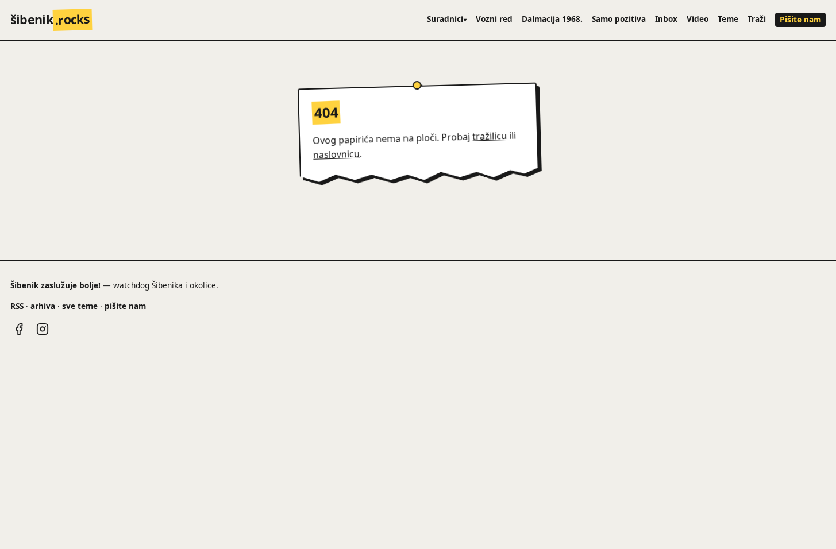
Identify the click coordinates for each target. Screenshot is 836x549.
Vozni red (494, 18)
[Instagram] (42, 329)
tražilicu (489, 136)
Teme (728, 18)
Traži (757, 18)
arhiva (42, 305)
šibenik (50, 19)
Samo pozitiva (619, 18)
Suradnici (447, 18)
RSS (17, 305)
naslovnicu (336, 154)
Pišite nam (800, 19)
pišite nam (125, 305)
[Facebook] (19, 329)
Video (697, 18)
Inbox (666, 18)
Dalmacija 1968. (552, 18)
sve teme (80, 305)
